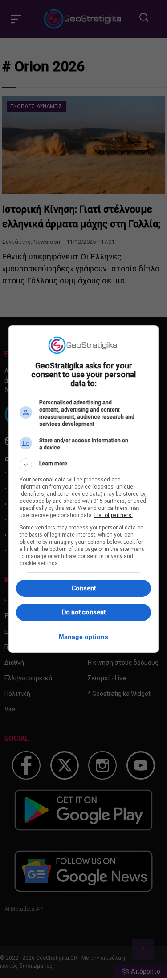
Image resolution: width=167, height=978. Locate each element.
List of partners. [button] (113, 515)
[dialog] (83, 489)
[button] (84, 464)
